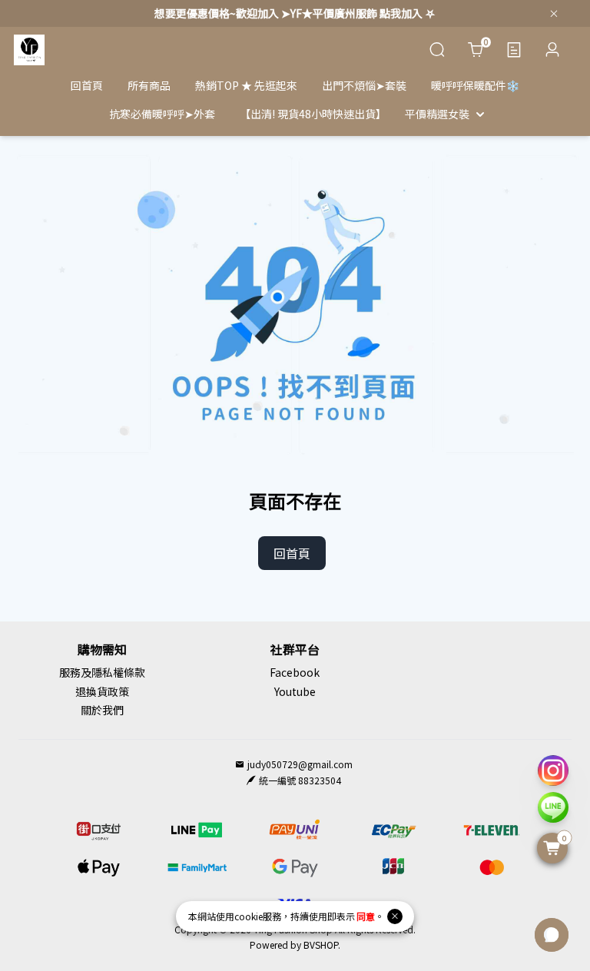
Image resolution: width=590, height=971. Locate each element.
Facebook (295, 672)
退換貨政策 (102, 691)
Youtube (295, 691)
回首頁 (291, 553)
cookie (248, 916)
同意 (365, 916)
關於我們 (102, 709)
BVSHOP (320, 944)
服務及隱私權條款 (102, 672)
